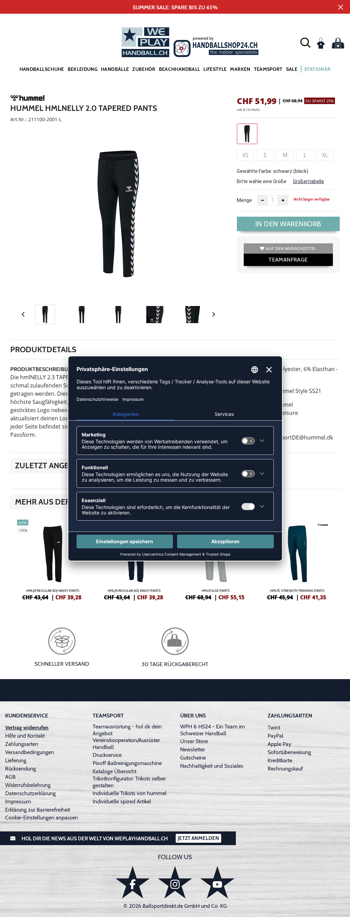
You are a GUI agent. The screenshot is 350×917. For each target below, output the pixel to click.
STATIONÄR (317, 69)
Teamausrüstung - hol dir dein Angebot (127, 730)
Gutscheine (193, 757)
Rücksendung (20, 768)
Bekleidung (83, 69)
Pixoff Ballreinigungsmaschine (127, 763)
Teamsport (268, 69)
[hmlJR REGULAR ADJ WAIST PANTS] (53, 559)
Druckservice (107, 755)
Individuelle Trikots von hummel (129, 793)
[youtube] (217, 882)
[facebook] (133, 882)
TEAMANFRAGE (288, 259)
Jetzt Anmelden (198, 838)
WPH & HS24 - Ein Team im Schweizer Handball (212, 730)
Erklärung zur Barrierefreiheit (37, 809)
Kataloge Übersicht (114, 771)
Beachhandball (179, 69)
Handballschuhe (41, 69)
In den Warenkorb (288, 224)
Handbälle (115, 69)
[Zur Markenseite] (27, 99)
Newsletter (192, 749)
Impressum (18, 801)
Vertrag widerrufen (27, 727)
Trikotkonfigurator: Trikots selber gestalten (129, 782)
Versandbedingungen (29, 752)
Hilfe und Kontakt (25, 736)
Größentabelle (308, 181)
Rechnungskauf (285, 768)
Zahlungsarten (21, 744)
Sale (291, 69)
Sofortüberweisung (289, 752)
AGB (10, 777)
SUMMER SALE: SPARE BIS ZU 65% (175, 7)
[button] (305, 42)
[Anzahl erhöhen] (283, 200)
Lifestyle (215, 69)
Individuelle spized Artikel (122, 801)
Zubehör (143, 69)
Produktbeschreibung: (43, 369)
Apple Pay (279, 744)
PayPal (275, 736)
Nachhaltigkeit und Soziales (211, 766)
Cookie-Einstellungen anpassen (41, 817)
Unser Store (194, 741)
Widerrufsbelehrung (28, 785)
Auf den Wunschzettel (291, 248)
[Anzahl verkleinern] (262, 200)
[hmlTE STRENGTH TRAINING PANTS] (297, 559)
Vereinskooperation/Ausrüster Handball (126, 743)
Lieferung (15, 760)
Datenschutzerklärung (30, 793)
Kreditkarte (280, 760)
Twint (274, 727)
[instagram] (175, 882)
